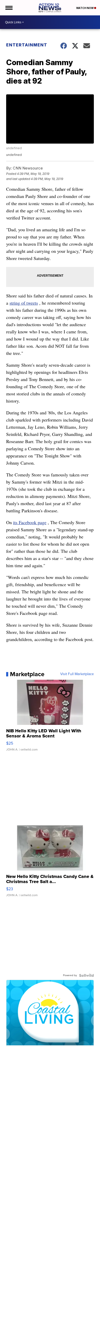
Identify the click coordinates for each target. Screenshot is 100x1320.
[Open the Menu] (8, 7)
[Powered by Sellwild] (86, 975)
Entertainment (26, 44)
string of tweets (23, 303)
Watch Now (85, 7)
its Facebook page (29, 522)
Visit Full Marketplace (77, 674)
